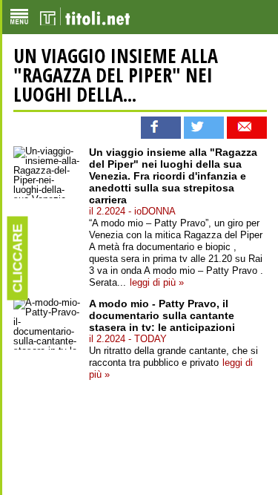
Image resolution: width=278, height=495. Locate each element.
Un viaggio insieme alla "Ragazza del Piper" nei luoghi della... (115, 75)
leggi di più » (157, 282)
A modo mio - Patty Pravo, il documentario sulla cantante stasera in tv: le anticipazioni (162, 315)
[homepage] (85, 17)
